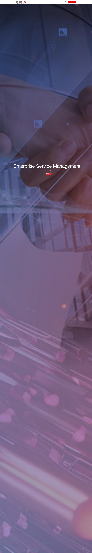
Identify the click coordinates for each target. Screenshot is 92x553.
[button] (82, 548)
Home (31, 2)
